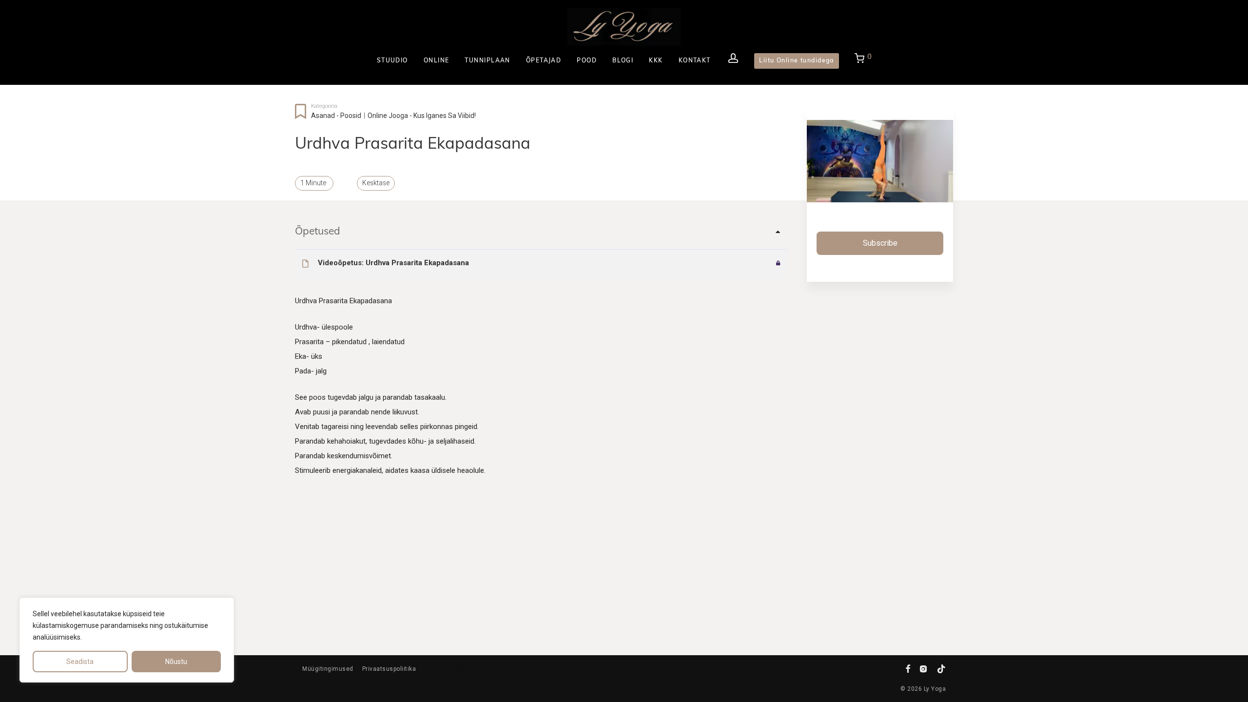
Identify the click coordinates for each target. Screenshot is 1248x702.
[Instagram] (923, 668)
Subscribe (880, 243)
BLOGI (622, 61)
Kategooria (324, 106)
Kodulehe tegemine (453, 668)
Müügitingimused (327, 668)
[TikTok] (941, 668)
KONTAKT (695, 61)
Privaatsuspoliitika (389, 668)
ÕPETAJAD (544, 61)
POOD (587, 61)
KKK (656, 61)
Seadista (80, 661)
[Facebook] (908, 668)
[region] (127, 640)
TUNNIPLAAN (487, 61)
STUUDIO (392, 61)
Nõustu (176, 661)
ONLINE (436, 61)
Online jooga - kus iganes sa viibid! (422, 115)
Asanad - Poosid (336, 115)
